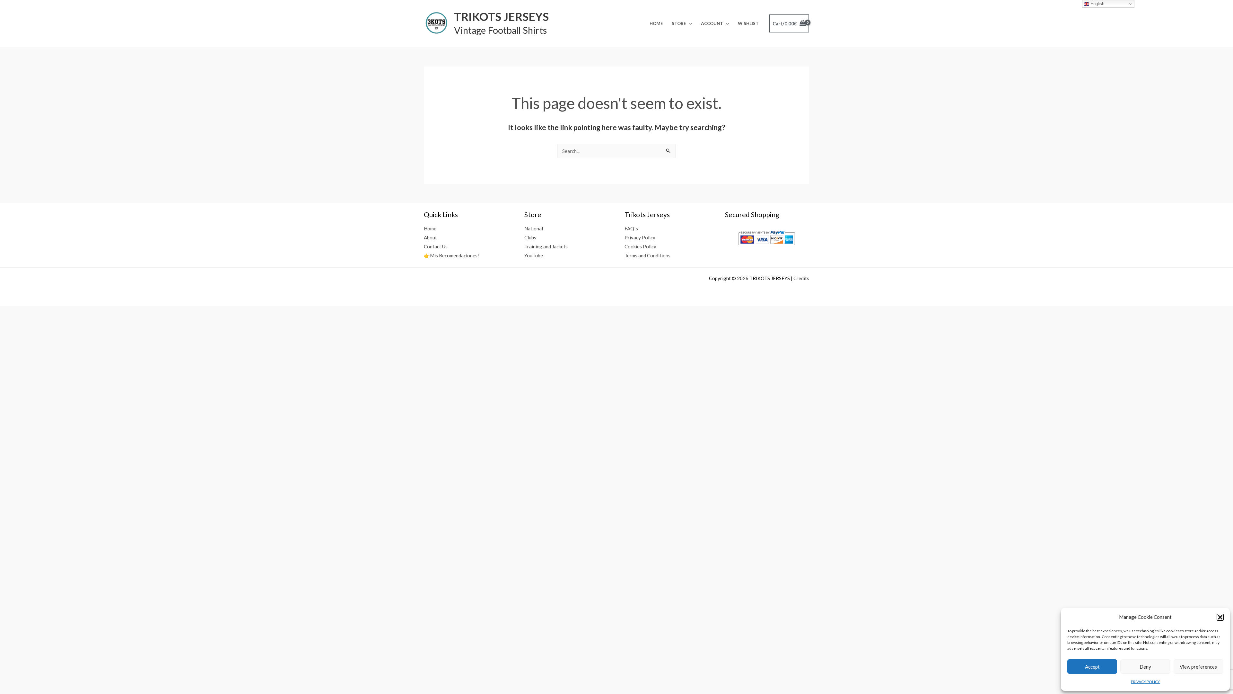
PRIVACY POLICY (1145, 681)
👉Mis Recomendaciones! (451, 255)
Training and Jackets (546, 246)
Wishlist (748, 23)
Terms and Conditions (647, 255)
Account (712, 23)
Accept (1092, 667)
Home (656, 23)
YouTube (533, 255)
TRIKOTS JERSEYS (501, 16)
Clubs (530, 237)
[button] (1220, 617)
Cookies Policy (640, 246)
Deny (1145, 667)
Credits (801, 278)
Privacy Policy (640, 237)
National (533, 228)
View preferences (1198, 667)
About (430, 237)
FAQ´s (631, 228)
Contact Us (436, 246)
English (1096, 3)
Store (679, 23)
